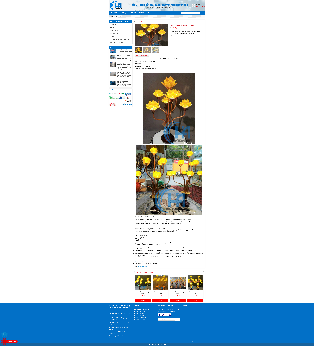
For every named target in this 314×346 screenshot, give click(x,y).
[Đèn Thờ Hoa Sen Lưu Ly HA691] (178, 282)
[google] (166, 314)
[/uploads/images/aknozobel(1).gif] (121, 104)
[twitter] (163, 314)
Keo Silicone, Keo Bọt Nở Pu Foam (120, 39)
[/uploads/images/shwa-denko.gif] (128, 94)
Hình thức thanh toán (139, 315)
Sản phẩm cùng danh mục (144, 272)
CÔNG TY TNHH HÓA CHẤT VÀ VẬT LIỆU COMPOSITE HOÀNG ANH (133, 341)
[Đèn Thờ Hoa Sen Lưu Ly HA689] (195, 282)
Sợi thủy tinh (114, 33)
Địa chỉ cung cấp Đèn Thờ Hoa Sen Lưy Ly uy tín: (147, 261)
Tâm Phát (202, 341)
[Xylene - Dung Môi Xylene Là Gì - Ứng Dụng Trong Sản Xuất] (113, 51)
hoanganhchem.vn (142, 266)
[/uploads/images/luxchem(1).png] (128, 104)
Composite (113, 24)
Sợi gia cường (114, 30)
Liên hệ (149, 13)
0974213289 (200, 6)
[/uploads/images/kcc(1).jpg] (121, 97)
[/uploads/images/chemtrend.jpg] (128, 100)
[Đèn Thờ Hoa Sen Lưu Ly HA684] (143, 282)
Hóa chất (113, 36)
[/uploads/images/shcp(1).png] (113, 97)
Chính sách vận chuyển (139, 311)
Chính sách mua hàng (139, 319)
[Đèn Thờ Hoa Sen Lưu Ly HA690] (160, 282)
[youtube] (169, 314)
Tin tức (141, 13)
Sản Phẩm (120, 16)
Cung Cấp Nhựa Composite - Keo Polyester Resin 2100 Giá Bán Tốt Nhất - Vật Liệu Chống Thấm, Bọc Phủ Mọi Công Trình (124, 75)
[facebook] (159, 314)
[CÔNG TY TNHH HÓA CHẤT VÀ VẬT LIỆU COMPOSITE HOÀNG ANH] (118, 5)
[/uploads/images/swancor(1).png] (121, 93)
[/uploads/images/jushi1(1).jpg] (128, 97)
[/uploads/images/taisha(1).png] (113, 93)
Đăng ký (178, 319)
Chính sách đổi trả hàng (140, 317)
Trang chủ (114, 13)
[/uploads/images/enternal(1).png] (113, 104)
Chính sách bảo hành (139, 313)
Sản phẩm (133, 13)
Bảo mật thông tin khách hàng (141, 309)
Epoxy (112, 27)
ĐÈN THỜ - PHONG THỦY (116, 42)
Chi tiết (143, 300)
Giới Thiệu (124, 13)
